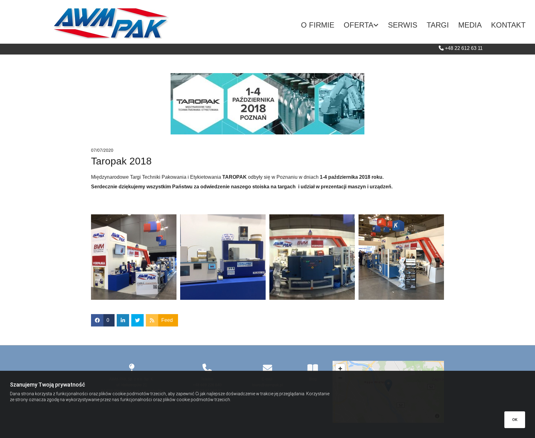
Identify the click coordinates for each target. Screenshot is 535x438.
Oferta (358, 25)
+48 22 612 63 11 (464, 48)
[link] (361, 25)
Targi (438, 25)
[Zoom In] (340, 368)
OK (514, 419)
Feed (167, 320)
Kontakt (508, 25)
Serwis (402, 25)
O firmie (317, 25)
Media (470, 25)
